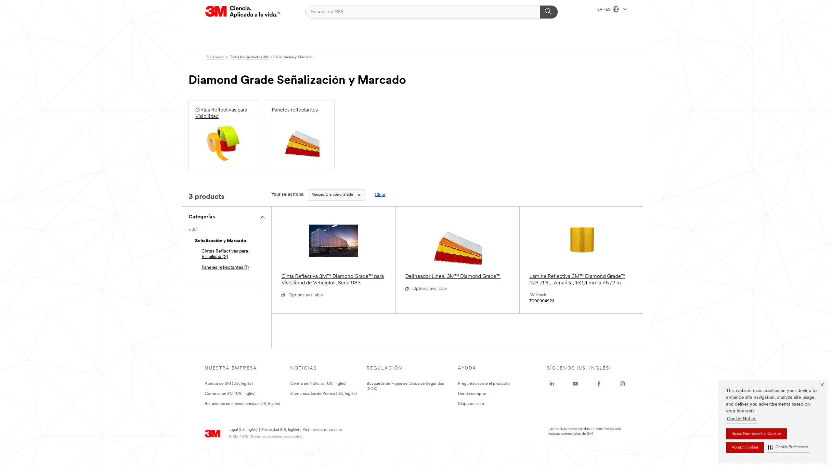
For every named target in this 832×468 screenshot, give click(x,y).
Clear (380, 194)
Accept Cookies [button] (745, 447)
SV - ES (604, 10)
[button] (788, 447)
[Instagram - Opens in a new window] (622, 384)
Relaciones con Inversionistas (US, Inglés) (242, 404)
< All (192, 230)
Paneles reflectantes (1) (225, 267)
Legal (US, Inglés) (242, 430)
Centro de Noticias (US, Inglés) (318, 384)
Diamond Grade (332, 195)
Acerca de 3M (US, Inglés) (229, 384)
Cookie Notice (742, 419)
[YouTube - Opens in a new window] (575, 384)
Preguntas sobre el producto (484, 384)
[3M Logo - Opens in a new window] (242, 12)
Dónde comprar (472, 394)
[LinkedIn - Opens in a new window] (552, 384)
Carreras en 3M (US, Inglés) (230, 394)
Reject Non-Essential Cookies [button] (756, 434)
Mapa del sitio (471, 404)
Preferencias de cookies (322, 430)
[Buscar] (549, 12)
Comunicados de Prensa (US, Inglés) (323, 394)
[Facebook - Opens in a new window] (599, 384)
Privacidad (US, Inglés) (280, 430)
